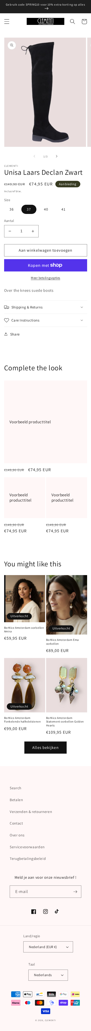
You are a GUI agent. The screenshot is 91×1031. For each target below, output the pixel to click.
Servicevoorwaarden (27, 846)
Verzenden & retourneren (31, 811)
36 (11, 209)
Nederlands (43, 975)
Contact (16, 823)
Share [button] (15, 334)
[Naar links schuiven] (34, 156)
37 (29, 209)
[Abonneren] (75, 891)
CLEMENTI (50, 1020)
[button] (6, 21)
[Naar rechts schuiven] (56, 156)
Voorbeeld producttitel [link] (30, 421)
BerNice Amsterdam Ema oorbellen (62, 641)
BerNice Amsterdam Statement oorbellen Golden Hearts (65, 721)
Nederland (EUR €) (43, 946)
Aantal (9, 220)
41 (63, 209)
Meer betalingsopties (45, 278)
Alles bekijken (45, 747)
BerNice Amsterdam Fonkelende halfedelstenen (22, 720)
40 (46, 209)
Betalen (16, 799)
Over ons (17, 835)
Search (15, 787)
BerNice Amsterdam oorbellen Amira (24, 629)
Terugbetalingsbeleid (28, 858)
